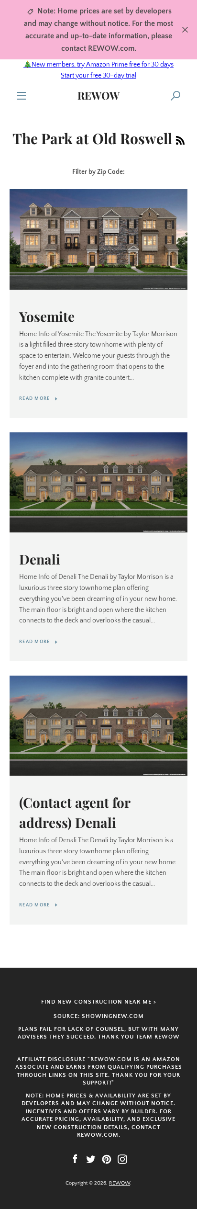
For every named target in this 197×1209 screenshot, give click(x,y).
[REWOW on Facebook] (75, 1159)
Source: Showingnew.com (99, 1016)
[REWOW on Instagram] (122, 1159)
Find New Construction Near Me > (98, 1002)
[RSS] (180, 138)
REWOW (98, 95)
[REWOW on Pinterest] (106, 1159)
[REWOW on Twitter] (91, 1159)
